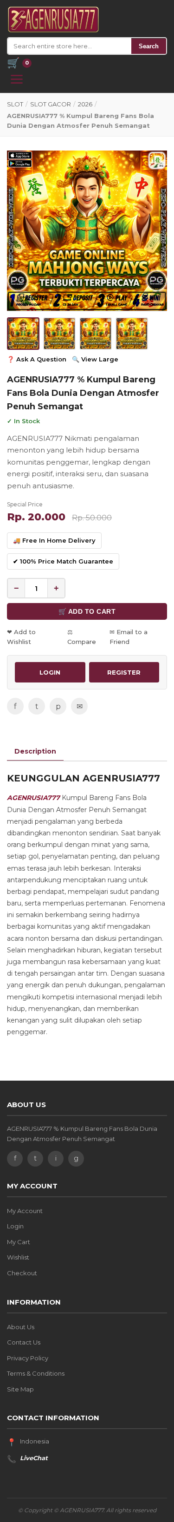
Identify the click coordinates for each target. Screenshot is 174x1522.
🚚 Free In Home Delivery (54, 540)
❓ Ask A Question (36, 359)
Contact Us (23, 1342)
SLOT (15, 104)
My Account (25, 1210)
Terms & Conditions (35, 1373)
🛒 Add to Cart (87, 611)
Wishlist (18, 1257)
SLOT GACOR (50, 104)
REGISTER (124, 672)
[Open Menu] (16, 79)
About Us (20, 1327)
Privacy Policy (27, 1358)
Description (35, 751)
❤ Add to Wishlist (21, 636)
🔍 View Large (95, 359)
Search (149, 46)
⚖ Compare (81, 636)
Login (15, 1226)
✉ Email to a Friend (129, 636)
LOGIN (49, 672)
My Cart (18, 1242)
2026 (85, 104)
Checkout (22, 1273)
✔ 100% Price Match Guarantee (63, 561)
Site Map (20, 1389)
